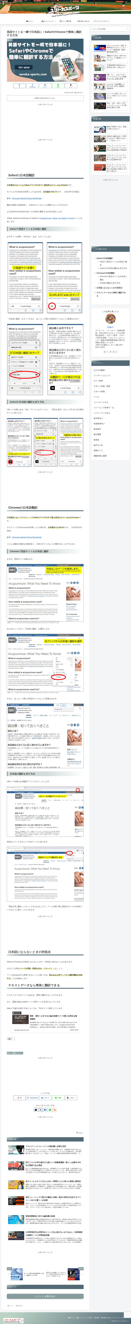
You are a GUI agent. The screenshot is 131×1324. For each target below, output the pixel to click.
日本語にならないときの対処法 (109, 288)
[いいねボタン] (9, 1038)
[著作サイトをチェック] (36, 1110)
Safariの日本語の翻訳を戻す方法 (113, 268)
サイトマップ (82, 1317)
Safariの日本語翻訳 (105, 258)
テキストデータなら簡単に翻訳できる (111, 294)
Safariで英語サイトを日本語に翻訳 (113, 263)
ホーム (72, 1317)
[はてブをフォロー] (45, 1110)
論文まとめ (19, 1053)
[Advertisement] (26, 120)
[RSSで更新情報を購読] (55, 1110)
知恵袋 (11, 1053)
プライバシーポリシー (120, 1317)
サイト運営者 (95, 1317)
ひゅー (110, 327)
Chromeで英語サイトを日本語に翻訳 (113, 278)
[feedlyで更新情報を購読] (50, 1110)
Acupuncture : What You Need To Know (57, 218)
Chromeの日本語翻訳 (106, 273)
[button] (71, 86)
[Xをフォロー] (40, 1110)
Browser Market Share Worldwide (26, 198)
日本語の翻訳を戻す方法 (110, 283)
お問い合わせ (107, 1317)
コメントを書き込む (45, 1296)
